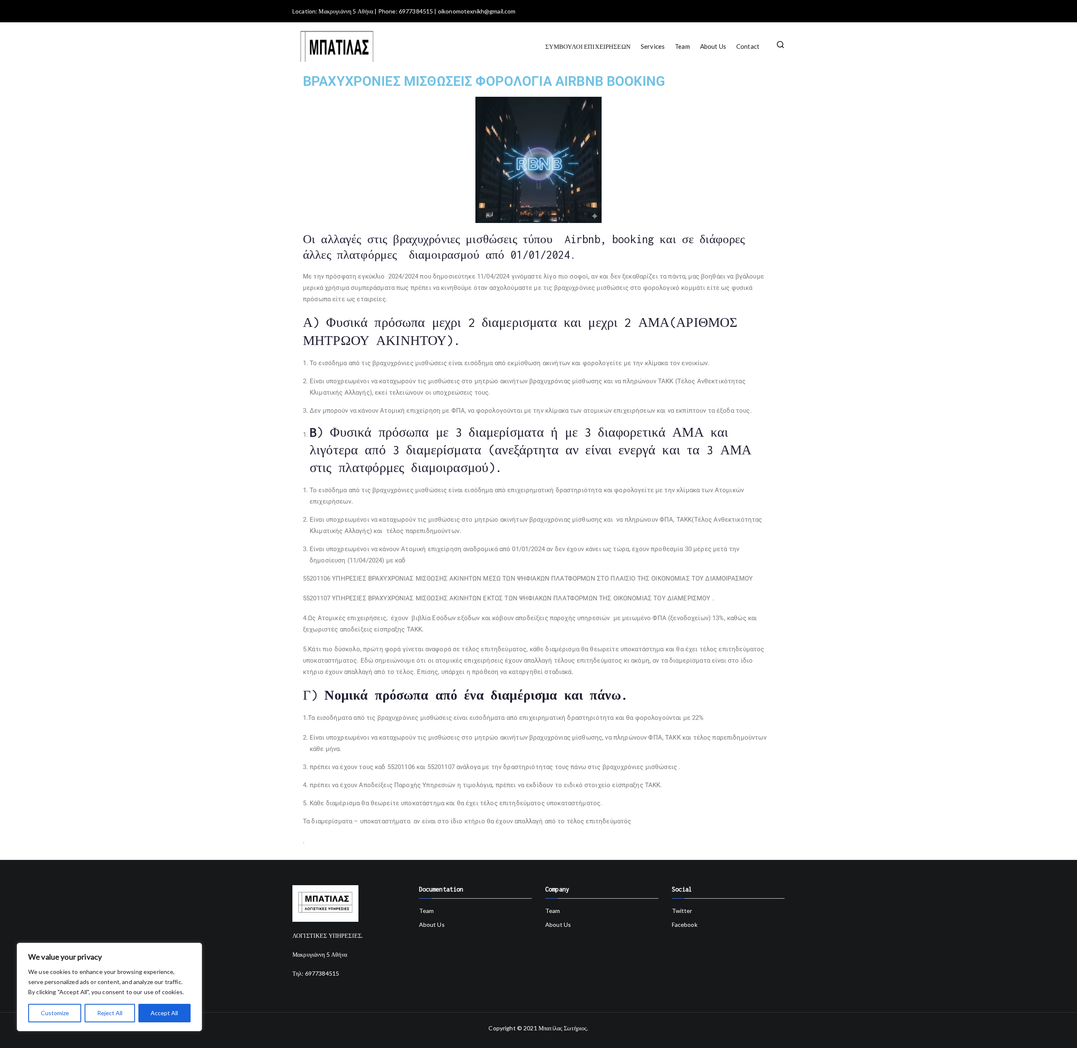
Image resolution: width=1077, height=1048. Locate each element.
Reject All (109, 1012)
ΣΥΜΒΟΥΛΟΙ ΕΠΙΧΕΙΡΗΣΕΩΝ (588, 46)
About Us (713, 46)
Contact (747, 46)
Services (653, 46)
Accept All (164, 1012)
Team (682, 46)
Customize (55, 1012)
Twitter (682, 910)
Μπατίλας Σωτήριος (562, 1028)
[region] (109, 987)
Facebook (685, 924)
